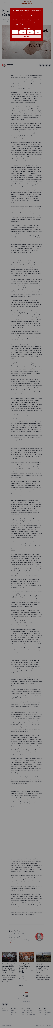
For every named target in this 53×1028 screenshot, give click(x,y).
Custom (26, 36)
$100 (38, 32)
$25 (23, 32)
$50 (30, 32)
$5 (15, 32)
